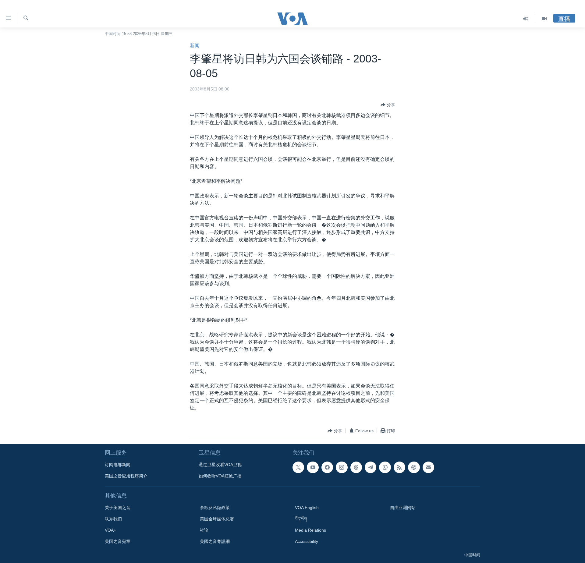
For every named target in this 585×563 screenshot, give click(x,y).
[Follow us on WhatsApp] (385, 467)
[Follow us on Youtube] (312, 467)
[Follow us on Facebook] (327, 467)
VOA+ (110, 530)
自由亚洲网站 (403, 507)
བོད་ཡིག (301, 518)
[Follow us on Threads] (356, 467)
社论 (204, 530)
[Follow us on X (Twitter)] (298, 467)
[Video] (544, 18)
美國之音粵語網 (215, 541)
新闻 (195, 45)
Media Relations (310, 530)
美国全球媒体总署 (217, 518)
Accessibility (306, 541)
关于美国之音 (117, 507)
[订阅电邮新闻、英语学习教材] (428, 467)
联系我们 (113, 518)
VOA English (307, 507)
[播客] (414, 467)
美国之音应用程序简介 (126, 475)
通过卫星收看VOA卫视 (220, 464)
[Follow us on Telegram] (370, 467)
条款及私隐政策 (215, 507)
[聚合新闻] (399, 467)
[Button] (388, 104)
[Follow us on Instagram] (341, 467)
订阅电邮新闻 (117, 464)
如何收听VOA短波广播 (220, 475)
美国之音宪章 (117, 541)
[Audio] (525, 18)
